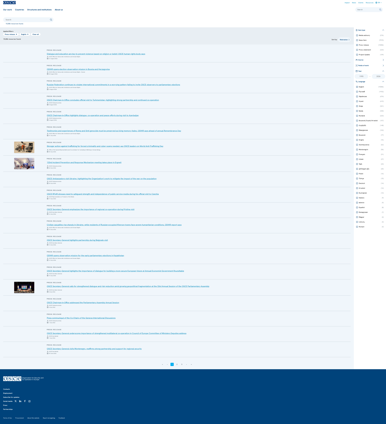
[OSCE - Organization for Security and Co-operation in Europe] (9, 2)
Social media (7, 401)
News (354, 3)
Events (360, 3)
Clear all (35, 34)
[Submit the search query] (51, 19)
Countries (19, 9)
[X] (15, 401)
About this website (33, 418)
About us (59, 9)
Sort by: (334, 39)
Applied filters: (8, 31)
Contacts (6, 389)
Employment (7, 393)
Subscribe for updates (11, 397)
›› (191, 364)
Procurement (19, 418)
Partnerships (8, 409)
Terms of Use (7, 418)
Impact (347, 3)
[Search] (380, 9)
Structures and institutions (39, 9)
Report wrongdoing (49, 418)
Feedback (62, 418)
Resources (370, 3)
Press (5, 405)
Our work (7, 9)
